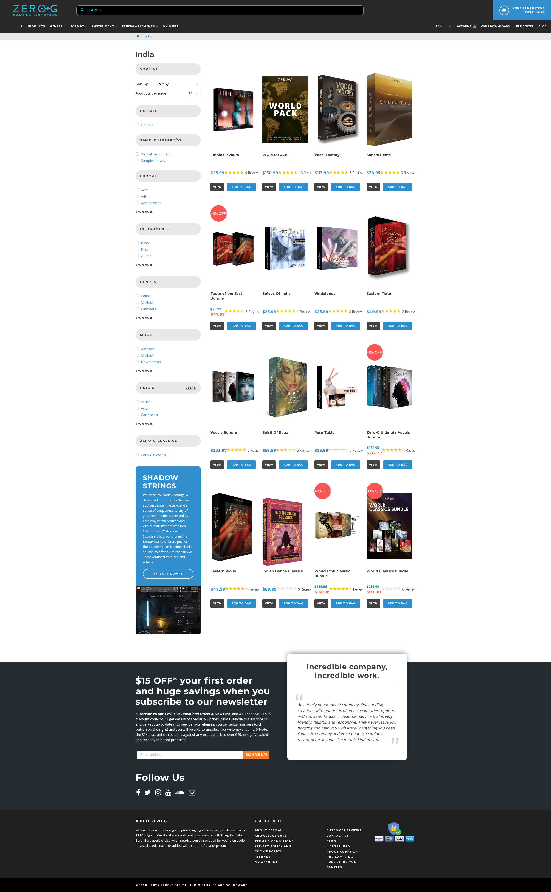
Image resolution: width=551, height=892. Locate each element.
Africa (145, 401)
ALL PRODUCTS (32, 26)
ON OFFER (171, 26)
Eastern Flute (379, 294)
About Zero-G (268, 830)
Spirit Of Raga (275, 432)
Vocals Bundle (223, 432)
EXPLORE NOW (165, 573)
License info (338, 846)
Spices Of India (276, 294)
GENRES (56, 26)
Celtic (145, 296)
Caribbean (149, 414)
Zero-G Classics (153, 454)
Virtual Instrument (155, 154)
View (217, 187)
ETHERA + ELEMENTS (139, 26)
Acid (143, 190)
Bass (144, 243)
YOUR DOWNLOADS (495, 26)
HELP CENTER (524, 26)
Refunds (263, 857)
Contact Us (338, 836)
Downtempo (150, 361)
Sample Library (152, 160)
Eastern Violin (223, 571)
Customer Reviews (344, 830)
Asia (144, 408)
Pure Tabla (324, 432)
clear (191, 387)
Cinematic (148, 308)
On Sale (146, 125)
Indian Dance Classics (282, 571)
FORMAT (77, 26)
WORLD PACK (275, 155)
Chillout (146, 302)
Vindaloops (324, 294)
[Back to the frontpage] (138, 36)
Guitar (145, 255)
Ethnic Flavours (224, 155)
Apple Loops (150, 202)
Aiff (143, 196)
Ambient (147, 349)
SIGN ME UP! (256, 755)
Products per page (151, 93)
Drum (145, 249)
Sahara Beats (379, 155)
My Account (266, 862)
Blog (543, 26)
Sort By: (142, 84)
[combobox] (220, 10)
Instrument (103, 26)
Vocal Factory (327, 155)
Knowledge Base (270, 836)
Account (464, 26)
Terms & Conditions (274, 841)
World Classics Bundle (387, 571)
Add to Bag (241, 187)
